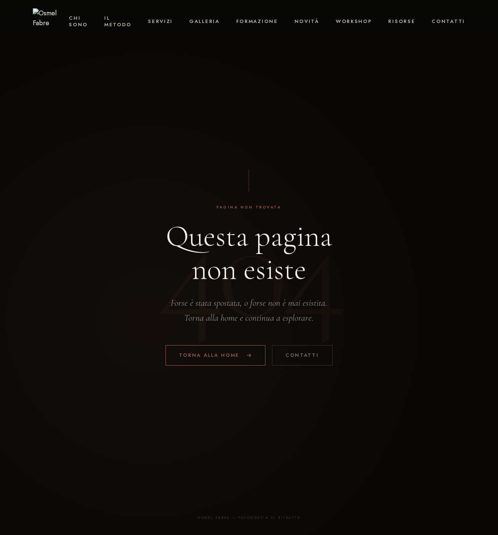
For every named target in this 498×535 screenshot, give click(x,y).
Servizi (160, 21)
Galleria (204, 21)
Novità (307, 21)
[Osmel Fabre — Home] (51, 21)
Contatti (448, 21)
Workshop (354, 21)
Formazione (257, 21)
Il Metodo (118, 21)
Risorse (401, 21)
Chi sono (78, 21)
